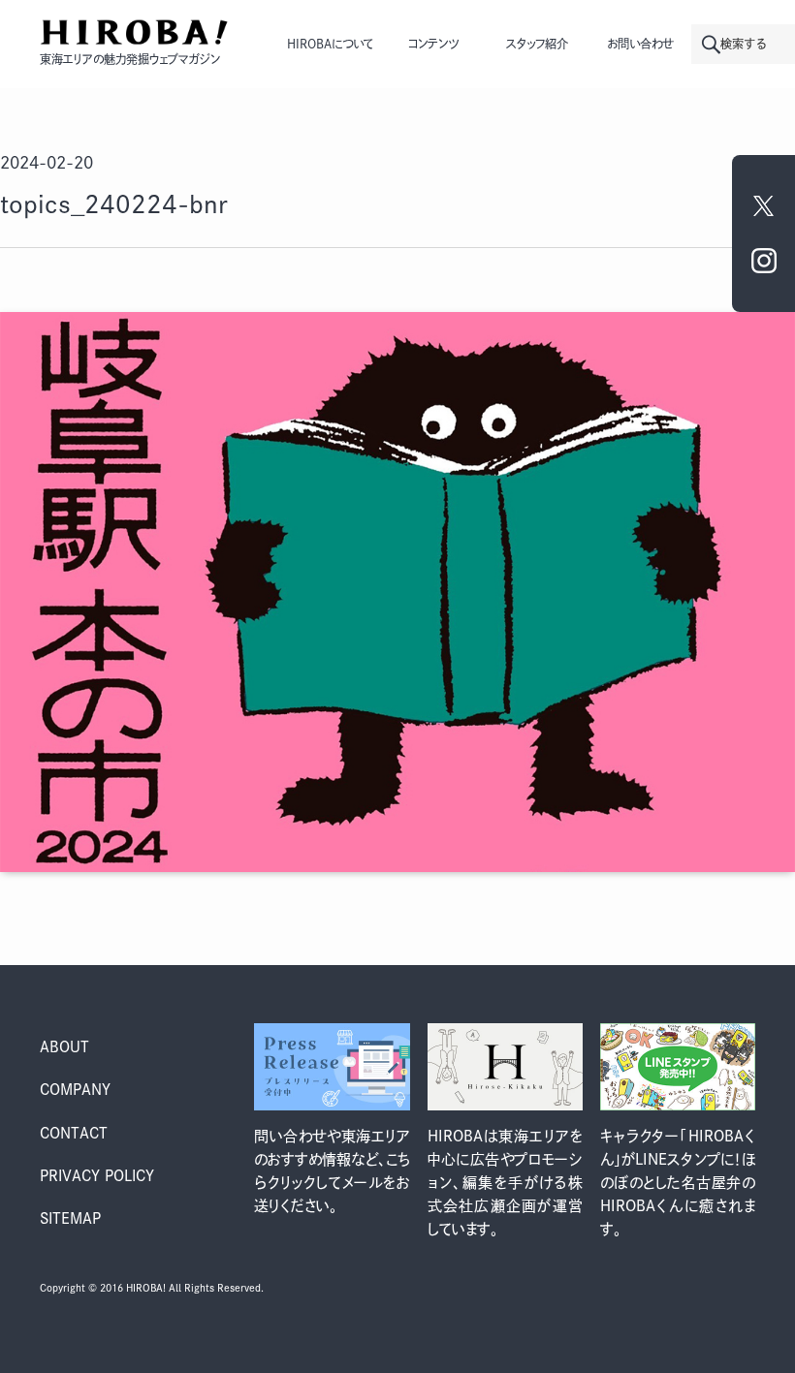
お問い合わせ (640, 43)
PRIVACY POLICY (97, 1176)
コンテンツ (433, 43)
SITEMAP (70, 1218)
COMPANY (75, 1089)
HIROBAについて (330, 43)
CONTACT (74, 1133)
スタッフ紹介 (537, 43)
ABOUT (64, 1047)
